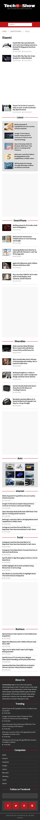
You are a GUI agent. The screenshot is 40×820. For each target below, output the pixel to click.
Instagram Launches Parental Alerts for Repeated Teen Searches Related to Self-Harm (19, 528)
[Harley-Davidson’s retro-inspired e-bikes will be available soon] (19, 467)
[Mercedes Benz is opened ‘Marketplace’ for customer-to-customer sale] (29, 482)
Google (4, 765)
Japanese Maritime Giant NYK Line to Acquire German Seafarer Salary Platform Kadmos (18, 666)
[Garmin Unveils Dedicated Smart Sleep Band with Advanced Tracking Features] (6, 388)
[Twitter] (16, 805)
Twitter (4, 780)
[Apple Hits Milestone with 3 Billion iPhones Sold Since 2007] (6, 265)
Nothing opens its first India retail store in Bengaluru (25, 226)
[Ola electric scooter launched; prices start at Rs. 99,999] (10, 482)
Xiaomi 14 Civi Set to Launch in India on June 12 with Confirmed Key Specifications (24, 107)
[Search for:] (20, 24)
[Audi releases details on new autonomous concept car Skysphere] (19, 482)
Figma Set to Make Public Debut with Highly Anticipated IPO (17, 650)
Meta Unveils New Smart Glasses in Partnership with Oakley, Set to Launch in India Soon (25, 361)
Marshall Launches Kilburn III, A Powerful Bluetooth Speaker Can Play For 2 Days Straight (24, 401)
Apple (4, 755)
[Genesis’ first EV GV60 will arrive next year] (10, 467)
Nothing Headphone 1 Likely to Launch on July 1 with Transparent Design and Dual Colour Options (25, 374)
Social (20, 537)
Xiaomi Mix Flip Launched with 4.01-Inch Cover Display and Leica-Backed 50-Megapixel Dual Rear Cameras (25, 46)
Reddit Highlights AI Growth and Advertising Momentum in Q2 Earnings (18, 567)
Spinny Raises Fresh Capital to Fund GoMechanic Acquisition (19, 635)
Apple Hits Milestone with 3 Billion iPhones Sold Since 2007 (25, 264)
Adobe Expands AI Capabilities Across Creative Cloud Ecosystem (24, 126)
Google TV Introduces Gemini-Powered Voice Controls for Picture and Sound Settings (23, 136)
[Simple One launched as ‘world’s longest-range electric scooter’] (10, 474)
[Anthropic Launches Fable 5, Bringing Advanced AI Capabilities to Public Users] (8, 156)
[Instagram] (24, 805)
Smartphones (15, 31)
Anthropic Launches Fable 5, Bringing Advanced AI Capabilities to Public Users (24, 156)
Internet (20, 491)
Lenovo (4, 769)
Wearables (20, 341)
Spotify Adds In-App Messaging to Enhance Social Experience (19, 559)
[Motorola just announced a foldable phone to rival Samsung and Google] (6, 239)
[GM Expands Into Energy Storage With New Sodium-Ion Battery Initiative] (8, 165)
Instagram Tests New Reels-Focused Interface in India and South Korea (19, 551)
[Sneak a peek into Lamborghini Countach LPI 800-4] (29, 474)
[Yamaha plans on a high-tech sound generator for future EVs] (19, 474)
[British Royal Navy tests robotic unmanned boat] (29, 467)
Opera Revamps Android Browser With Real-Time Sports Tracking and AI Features (23, 147)
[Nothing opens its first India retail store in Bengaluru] (6, 227)
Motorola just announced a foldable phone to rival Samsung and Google (24, 238)
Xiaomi (4, 783)
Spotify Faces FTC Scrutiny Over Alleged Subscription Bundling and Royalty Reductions (18, 658)
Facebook (5, 762)
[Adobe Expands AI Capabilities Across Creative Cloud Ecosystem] (8, 126)
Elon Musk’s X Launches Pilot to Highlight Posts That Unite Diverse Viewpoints (19, 574)
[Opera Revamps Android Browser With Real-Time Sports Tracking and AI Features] (8, 146)
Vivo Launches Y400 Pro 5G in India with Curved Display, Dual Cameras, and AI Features (25, 276)
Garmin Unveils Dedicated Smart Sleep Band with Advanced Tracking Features (24, 388)
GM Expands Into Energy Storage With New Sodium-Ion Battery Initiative (24, 165)
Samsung (5, 776)
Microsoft (5, 773)
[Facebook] (8, 805)
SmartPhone (20, 220)
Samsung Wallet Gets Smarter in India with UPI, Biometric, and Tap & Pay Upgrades (25, 252)
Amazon (5, 758)
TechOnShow (28, 51)
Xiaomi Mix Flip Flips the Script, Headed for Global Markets (24, 57)
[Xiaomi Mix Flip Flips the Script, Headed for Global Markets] (6, 58)
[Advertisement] (21, 16)
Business (20, 629)
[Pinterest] (32, 805)
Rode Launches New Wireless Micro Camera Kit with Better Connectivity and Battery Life (23, 348)
